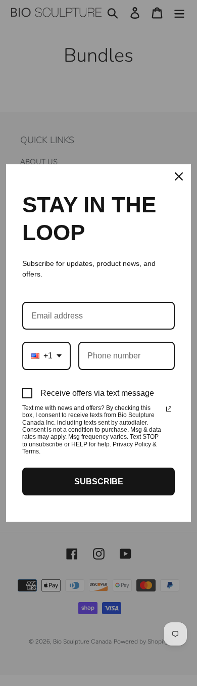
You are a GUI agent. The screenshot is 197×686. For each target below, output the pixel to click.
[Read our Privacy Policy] (169, 409)
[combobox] (46, 356)
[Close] (179, 176)
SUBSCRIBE (98, 481)
